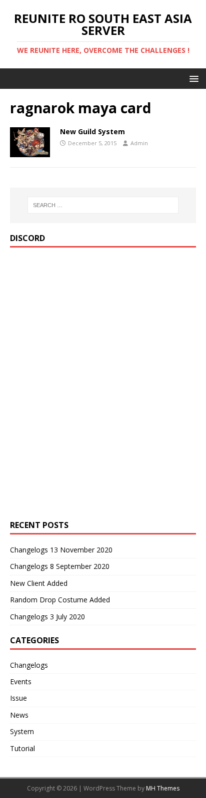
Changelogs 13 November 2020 (61, 549)
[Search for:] (103, 205)
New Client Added (39, 583)
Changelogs (29, 665)
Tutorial (22, 748)
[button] (192, 78)
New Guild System (92, 131)
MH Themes (163, 788)
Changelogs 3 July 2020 (47, 616)
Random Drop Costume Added (60, 599)
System (22, 731)
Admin (139, 143)
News (19, 715)
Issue (18, 698)
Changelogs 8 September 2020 (60, 566)
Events (21, 681)
